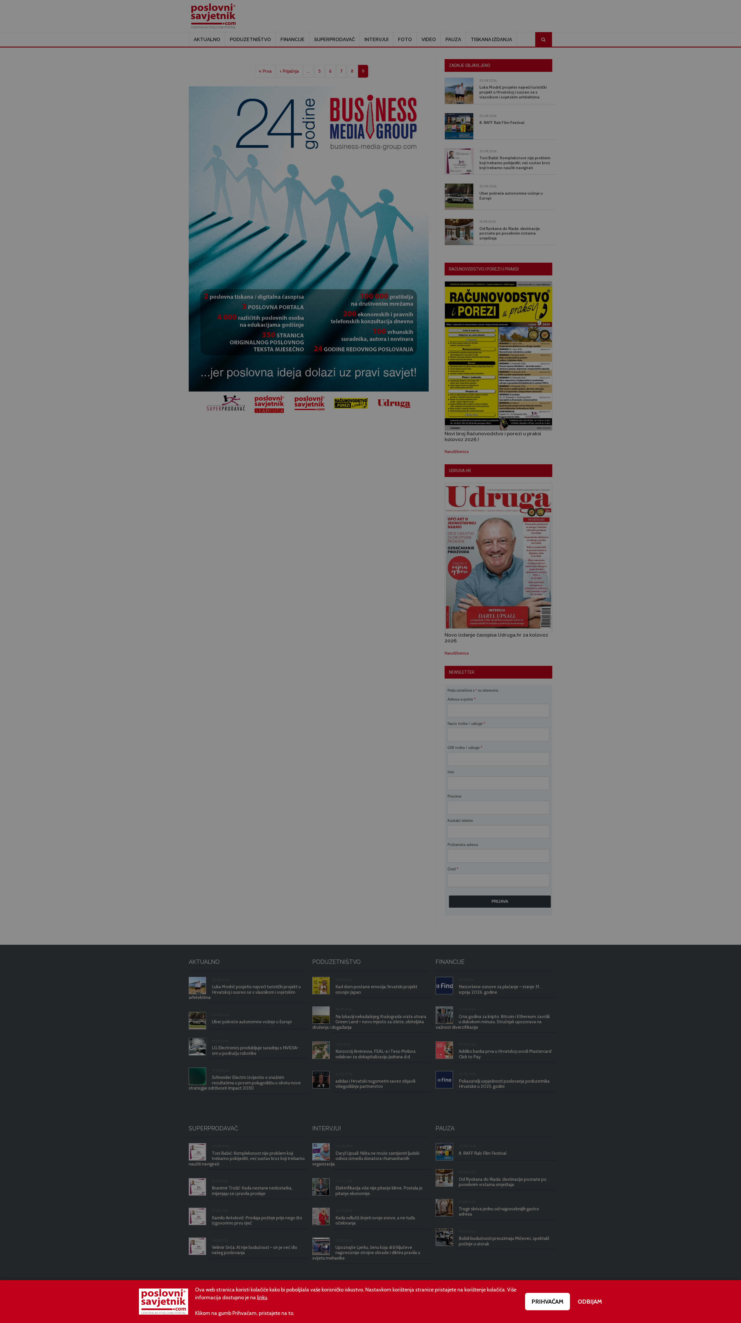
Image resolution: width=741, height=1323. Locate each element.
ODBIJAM (590, 1301)
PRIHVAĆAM (547, 1301)
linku (262, 1297)
